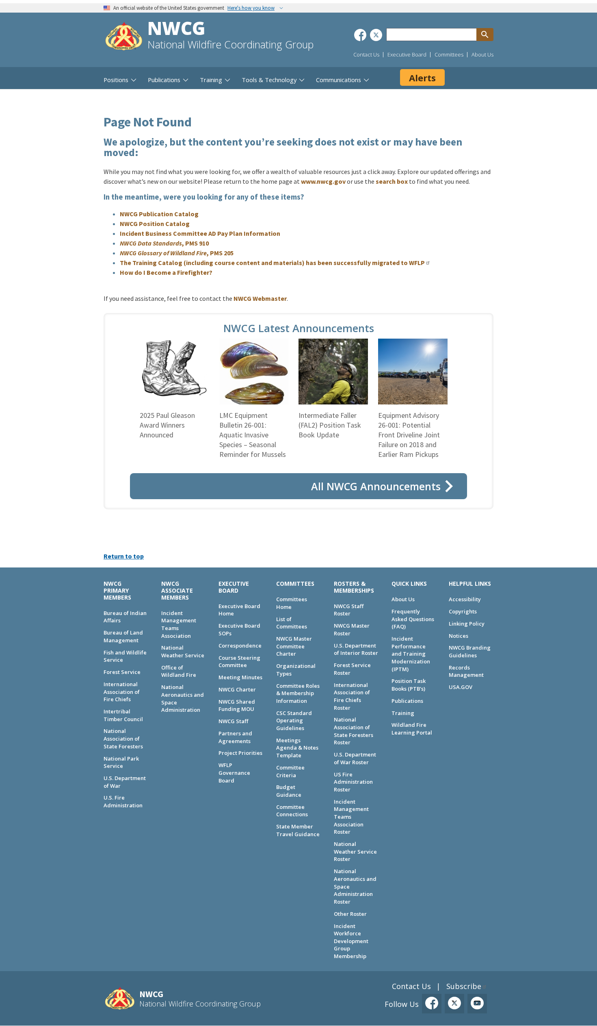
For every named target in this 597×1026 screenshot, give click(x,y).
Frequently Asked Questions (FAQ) (413, 619)
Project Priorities (240, 752)
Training (403, 713)
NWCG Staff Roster (348, 609)
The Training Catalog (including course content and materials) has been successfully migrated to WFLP (272, 263)
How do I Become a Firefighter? (166, 272)
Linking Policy (467, 623)
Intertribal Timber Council (123, 715)
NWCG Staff (233, 721)
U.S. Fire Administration (123, 801)
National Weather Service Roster (355, 851)
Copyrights (463, 611)
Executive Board (406, 54)
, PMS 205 (177, 253)
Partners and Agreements (235, 737)
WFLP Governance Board (234, 772)
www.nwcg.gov (323, 181)
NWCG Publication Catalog (159, 214)
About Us (482, 54)
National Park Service (121, 762)
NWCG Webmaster (260, 298)
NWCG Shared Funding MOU (236, 705)
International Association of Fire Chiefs (122, 691)
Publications (407, 700)
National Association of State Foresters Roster (353, 731)
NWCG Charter (237, 689)
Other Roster (350, 913)
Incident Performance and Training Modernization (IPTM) (411, 654)
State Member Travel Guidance (298, 830)
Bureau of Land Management (123, 636)
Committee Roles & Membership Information (298, 693)
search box (392, 181)
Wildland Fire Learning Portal (412, 728)
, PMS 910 (164, 243)
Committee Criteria (290, 771)
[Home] (124, 37)
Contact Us (366, 54)
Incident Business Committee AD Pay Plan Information (200, 233)
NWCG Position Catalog (155, 224)
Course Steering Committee (239, 661)
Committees (449, 54)
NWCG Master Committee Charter (294, 646)
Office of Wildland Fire (178, 671)
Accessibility (465, 599)
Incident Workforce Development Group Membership (351, 941)
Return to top (124, 556)
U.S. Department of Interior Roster (356, 649)
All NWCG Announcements (376, 486)
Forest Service (122, 672)
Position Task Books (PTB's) (409, 684)
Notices (458, 635)
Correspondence (240, 645)
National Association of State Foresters (123, 738)
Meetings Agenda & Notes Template (297, 748)
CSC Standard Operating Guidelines (294, 720)
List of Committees (291, 622)
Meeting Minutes (240, 677)
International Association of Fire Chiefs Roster (352, 696)
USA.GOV (460, 687)
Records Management (466, 671)
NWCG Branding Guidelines (470, 651)
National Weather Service (182, 651)
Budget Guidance (288, 790)
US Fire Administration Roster (353, 782)
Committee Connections (292, 810)
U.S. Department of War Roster (355, 758)
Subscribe (463, 986)
